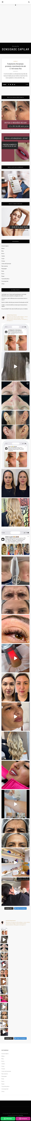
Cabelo (15, 61)
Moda (3, 271)
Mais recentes (5, 266)
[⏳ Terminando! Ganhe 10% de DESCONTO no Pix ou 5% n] (15, 337)
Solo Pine (21, 1115)
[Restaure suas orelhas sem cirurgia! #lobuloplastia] (15, 425)
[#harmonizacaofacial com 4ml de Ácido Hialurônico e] (15, 483)
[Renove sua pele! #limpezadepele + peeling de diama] (15, 395)
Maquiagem (4, 268)
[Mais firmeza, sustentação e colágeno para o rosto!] (15, 687)
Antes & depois (5, 246)
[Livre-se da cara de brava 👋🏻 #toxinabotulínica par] (15, 600)
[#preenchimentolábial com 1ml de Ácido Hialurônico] (15, 775)
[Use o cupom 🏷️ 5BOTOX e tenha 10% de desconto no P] (15, 454)
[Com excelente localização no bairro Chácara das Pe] (15, 862)
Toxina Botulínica (5, 278)
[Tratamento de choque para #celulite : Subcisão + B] (15, 891)
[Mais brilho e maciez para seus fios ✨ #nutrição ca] (15, 512)
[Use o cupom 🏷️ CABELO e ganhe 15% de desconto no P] (15, 541)
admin (4, 84)
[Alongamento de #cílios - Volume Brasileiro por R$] (15, 629)
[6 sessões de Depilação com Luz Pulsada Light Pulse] (15, 804)
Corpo (3, 258)
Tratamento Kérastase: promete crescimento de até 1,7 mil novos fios (15, 66)
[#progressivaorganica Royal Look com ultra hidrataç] (15, 366)
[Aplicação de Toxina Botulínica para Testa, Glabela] (15, 833)
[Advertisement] (15, 24)
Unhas (3, 283)
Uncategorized (5, 281)
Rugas (3, 276)
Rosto (3, 273)
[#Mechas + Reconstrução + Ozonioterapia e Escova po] (15, 746)
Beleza (3, 248)
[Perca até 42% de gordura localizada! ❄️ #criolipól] (15, 658)
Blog (3, 251)
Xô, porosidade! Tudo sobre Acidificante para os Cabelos (15, 308)
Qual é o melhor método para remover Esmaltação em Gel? (15, 302)
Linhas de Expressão (6, 263)
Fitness (3, 261)
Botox (3, 253)
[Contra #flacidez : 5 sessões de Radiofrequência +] (15, 570)
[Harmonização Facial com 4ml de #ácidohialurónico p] (15, 716)
